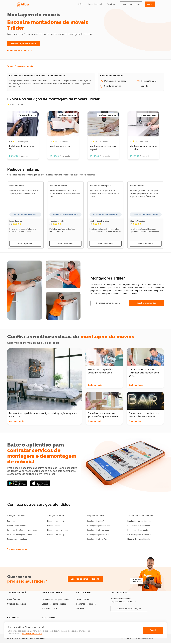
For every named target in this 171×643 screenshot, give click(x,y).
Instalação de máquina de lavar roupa (22, 530)
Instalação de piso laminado (98, 530)
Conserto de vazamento (16, 526)
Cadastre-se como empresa (54, 604)
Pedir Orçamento (25, 243)
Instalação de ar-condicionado (139, 521)
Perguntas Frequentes (86, 604)
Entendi (153, 630)
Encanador (11, 521)
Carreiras (80, 608)
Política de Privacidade (32, 633)
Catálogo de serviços (16, 604)
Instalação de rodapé (95, 521)
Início (80, 4)
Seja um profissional (131, 4)
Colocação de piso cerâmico (98, 535)
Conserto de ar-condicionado (138, 526)
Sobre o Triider (82, 599)
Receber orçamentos (146, 303)
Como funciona (13, 599)
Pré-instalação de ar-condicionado (140, 535)
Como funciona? (95, 4)
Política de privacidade (144, 638)
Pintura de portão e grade (57, 535)
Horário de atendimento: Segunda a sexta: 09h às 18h (123, 600)
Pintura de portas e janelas (57, 530)
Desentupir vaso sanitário (17, 539)
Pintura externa (53, 526)
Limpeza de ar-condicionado (138, 539)
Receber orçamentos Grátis (23, 43)
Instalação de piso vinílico (97, 539)
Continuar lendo (16, 421)
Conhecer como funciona (108, 303)
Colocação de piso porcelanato (99, 526)
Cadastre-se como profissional (85, 579)
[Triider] (34, 4)
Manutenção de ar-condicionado (140, 530)
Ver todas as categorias (17, 549)
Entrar (149, 4)
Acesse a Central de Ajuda (129, 608)
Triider (10, 66)
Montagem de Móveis (24, 66)
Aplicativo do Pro (49, 608)
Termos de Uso (126, 638)
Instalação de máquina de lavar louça (21, 535)
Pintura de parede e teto (56, 521)
